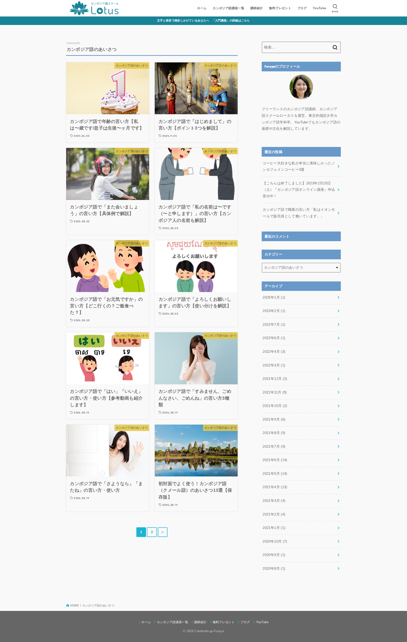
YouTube (319, 8)
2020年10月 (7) (275, 541)
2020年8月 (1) (274, 568)
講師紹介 (256, 8)
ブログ (302, 8)
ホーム (202, 8)
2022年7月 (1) (274, 324)
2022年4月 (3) (274, 352)
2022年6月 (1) (274, 338)
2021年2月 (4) (274, 514)
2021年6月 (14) (275, 460)
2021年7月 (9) (274, 446)
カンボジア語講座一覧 (228, 8)
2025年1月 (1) (274, 297)
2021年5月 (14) (275, 473)
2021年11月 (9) (275, 392)
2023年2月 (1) (274, 311)
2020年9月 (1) (274, 555)
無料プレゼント (280, 8)
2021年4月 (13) (275, 487)
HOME (74, 605)
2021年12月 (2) (275, 379)
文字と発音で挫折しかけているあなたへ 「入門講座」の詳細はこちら (203, 20)
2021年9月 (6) (274, 419)
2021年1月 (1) (274, 528)
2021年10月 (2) (275, 406)
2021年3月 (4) (274, 501)
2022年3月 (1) (274, 365)
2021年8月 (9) (274, 433)
